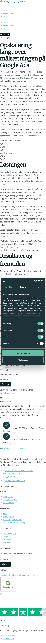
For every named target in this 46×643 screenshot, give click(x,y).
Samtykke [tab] (8, 287)
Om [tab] (37, 287)
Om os (5, 16)
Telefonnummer (7, 374)
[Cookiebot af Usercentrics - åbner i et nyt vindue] (34, 281)
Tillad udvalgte (23, 360)
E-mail (3, 379)
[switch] (40, 330)
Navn (2, 370)
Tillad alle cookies (23, 353)
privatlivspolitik (7, 393)
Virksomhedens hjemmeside (13, 365)
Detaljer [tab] (23, 287)
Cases (5, 10)
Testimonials (8, 13)
